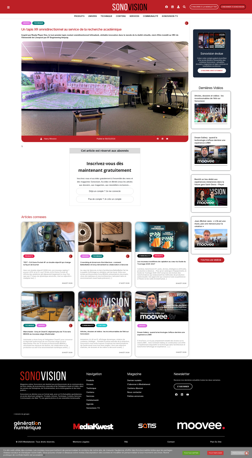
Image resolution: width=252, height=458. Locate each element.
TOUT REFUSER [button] (215, 453)
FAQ (126, 442)
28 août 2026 (67, 283)
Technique (106, 16)
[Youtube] (187, 394)
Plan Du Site (215, 442)
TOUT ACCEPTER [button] (191, 453)
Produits (79, 16)
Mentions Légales (81, 442)
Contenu (121, 16)
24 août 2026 (124, 352)
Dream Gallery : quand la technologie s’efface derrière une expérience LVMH (210, 140)
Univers (92, 16)
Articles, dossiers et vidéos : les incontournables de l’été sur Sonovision (209, 98)
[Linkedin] (172, 6)
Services (134, 16)
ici (44, 455)
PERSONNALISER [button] (239, 453)
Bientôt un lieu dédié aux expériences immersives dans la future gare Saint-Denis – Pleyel (209, 182)
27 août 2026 (124, 283)
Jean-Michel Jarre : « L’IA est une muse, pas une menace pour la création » (210, 223)
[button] (157, 138)
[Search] (184, 6)
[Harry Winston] (41, 139)
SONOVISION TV (170, 16)
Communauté (150, 16)
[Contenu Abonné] (186, 23)
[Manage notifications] (247, 453)
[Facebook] (166, 6)
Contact (171, 442)
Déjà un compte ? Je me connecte (105, 191)
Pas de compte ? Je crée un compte (104, 199)
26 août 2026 (181, 283)
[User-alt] (178, 6)
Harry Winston (50, 138)
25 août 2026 (67, 352)
